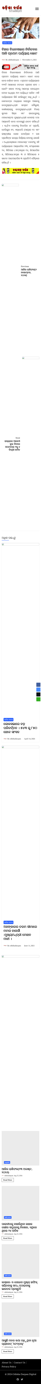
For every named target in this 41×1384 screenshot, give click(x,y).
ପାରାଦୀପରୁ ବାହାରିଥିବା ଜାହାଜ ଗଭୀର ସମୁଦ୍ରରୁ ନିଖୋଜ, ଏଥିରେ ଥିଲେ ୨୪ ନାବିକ (19, 1227)
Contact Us (19, 1362)
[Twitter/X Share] (38, 694)
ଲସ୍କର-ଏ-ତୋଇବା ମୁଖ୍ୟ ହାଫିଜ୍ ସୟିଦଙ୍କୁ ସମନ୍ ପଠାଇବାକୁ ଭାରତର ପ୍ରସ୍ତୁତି (19, 1285)
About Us (6, 1362)
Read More (7, 1180)
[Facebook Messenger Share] (38, 690)
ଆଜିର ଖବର (7, 43)
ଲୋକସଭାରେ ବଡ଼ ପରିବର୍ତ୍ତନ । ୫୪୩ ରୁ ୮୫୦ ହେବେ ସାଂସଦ (20, 728)
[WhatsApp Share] (38, 699)
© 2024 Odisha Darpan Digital (20, 1374)
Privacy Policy (9, 1366)
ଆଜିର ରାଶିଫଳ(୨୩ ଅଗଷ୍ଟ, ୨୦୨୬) (17, 1170)
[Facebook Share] (38, 685)
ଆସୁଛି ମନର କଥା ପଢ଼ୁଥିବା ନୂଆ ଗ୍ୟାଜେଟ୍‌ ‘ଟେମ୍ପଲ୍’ (19, 1341)
